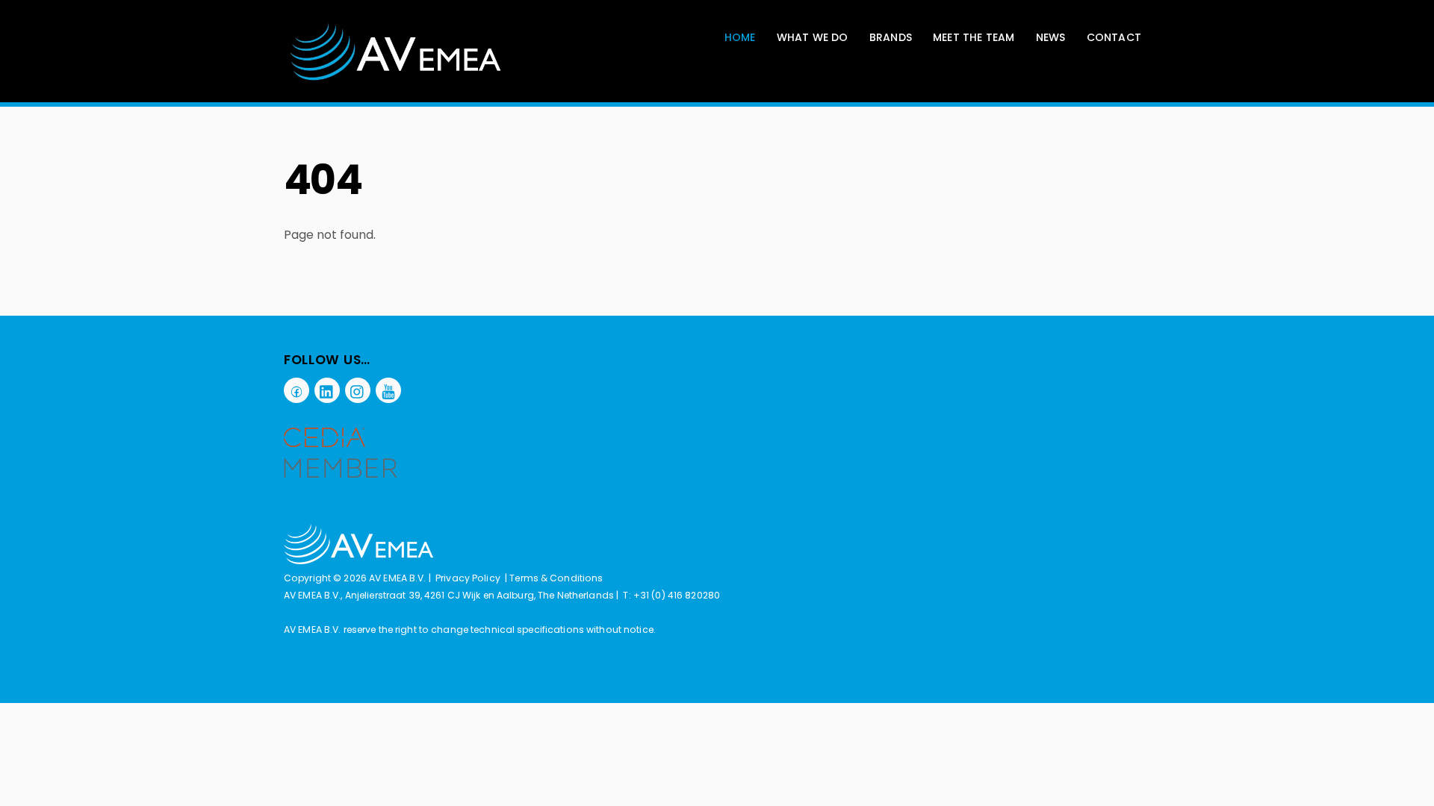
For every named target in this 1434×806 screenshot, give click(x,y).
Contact (1114, 37)
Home (740, 37)
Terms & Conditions (556, 578)
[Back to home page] (358, 560)
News (1051, 37)
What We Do (812, 37)
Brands (890, 37)
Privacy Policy (467, 578)
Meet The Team (974, 37)
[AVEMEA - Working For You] (396, 78)
